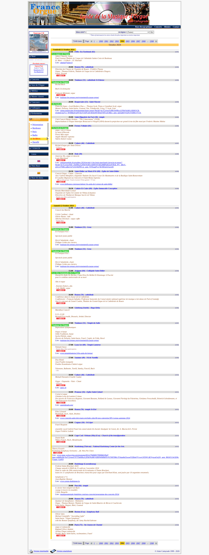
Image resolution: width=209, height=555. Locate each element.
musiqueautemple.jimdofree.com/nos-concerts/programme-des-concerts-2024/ (89, 494)
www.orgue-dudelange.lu (70, 481)
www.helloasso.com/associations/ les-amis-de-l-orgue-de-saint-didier (86, 184)
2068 (144, 41)
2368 (152, 41)
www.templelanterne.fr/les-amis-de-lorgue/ (76, 353)
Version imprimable (41, 551)
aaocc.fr (63, 388)
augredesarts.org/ (66, 405)
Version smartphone (64, 551)
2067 (138, 41)
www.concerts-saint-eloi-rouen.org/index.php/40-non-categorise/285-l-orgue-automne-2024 (95, 418)
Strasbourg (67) (39, 71)
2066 (133, 41)
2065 (128, 41)
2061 (106, 41)
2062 (112, 41)
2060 (101, 41)
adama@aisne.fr (66, 63)
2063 (117, 41)
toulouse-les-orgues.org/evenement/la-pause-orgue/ (79, 97)
